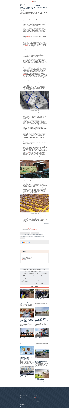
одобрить (42, 82)
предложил (40, 144)
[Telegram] (27, 242)
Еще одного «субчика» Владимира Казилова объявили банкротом (40, 382)
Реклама (21, 398)
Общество (22, 4)
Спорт (36, 358)
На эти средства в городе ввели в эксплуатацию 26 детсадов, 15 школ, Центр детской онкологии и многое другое (41, 322)
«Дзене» (35, 229)
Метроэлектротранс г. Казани (38, 234)
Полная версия (22, 404)
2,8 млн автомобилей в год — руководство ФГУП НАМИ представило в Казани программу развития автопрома (26, 341)
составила (30, 58)
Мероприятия (37, 337)
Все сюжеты (35, 261)
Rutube (32, 229)
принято (41, 26)
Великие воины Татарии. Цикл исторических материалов (27, 258)
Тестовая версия (23, 405)
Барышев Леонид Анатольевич (26, 234)
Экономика (28, 232)
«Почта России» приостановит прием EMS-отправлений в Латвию (33, 283)
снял (28, 152)
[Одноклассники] (24, 242)
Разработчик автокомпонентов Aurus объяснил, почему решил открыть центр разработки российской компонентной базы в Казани (41, 302)
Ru (35, 397)
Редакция (21, 397)
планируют (28, 187)
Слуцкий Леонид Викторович (39, 236)
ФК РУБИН (31, 236)
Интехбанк (23, 238)
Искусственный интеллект (39, 254)
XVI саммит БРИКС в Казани (26, 254)
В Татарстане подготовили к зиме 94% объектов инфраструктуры (33, 269)
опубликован (30, 130)
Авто (21, 298)
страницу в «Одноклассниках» (31, 228)
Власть (38, 232)
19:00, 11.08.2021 (22, 10)
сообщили (38, 20)
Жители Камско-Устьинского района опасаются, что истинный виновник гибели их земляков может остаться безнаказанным (26, 303)
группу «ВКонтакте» (40, 227)
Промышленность (23, 337)
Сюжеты (24, 251)
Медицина (33, 232)
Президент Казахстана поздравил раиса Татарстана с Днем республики (34, 273)
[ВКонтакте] (22, 242)
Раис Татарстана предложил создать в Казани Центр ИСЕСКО (32, 271)
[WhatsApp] (25, 242)
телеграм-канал (33, 227)
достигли (24, 74)
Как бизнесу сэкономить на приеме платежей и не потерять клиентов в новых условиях (26, 379)
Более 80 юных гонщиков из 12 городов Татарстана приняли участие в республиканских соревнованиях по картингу (41, 363)
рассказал (27, 45)
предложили (28, 36)
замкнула (33, 139)
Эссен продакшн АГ (24, 236)
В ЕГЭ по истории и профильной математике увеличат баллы (32, 275)
